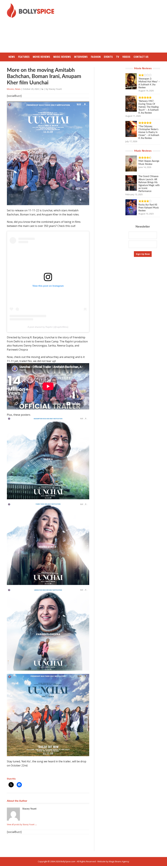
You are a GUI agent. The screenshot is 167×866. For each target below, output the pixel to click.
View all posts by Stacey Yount (22, 824)
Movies (10, 88)
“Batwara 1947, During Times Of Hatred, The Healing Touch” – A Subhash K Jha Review (148, 107)
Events (108, 56)
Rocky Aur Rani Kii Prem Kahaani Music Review (148, 208)
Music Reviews (62, 56)
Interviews (81, 56)
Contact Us (141, 56)
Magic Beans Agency (119, 861)
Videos (126, 56)
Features (24, 56)
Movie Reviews (41, 56)
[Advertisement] (113, 26)
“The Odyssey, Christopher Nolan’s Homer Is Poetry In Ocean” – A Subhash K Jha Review (148, 132)
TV (117, 56)
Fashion (96, 56)
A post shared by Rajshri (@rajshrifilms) (48, 327)
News (11, 56)
